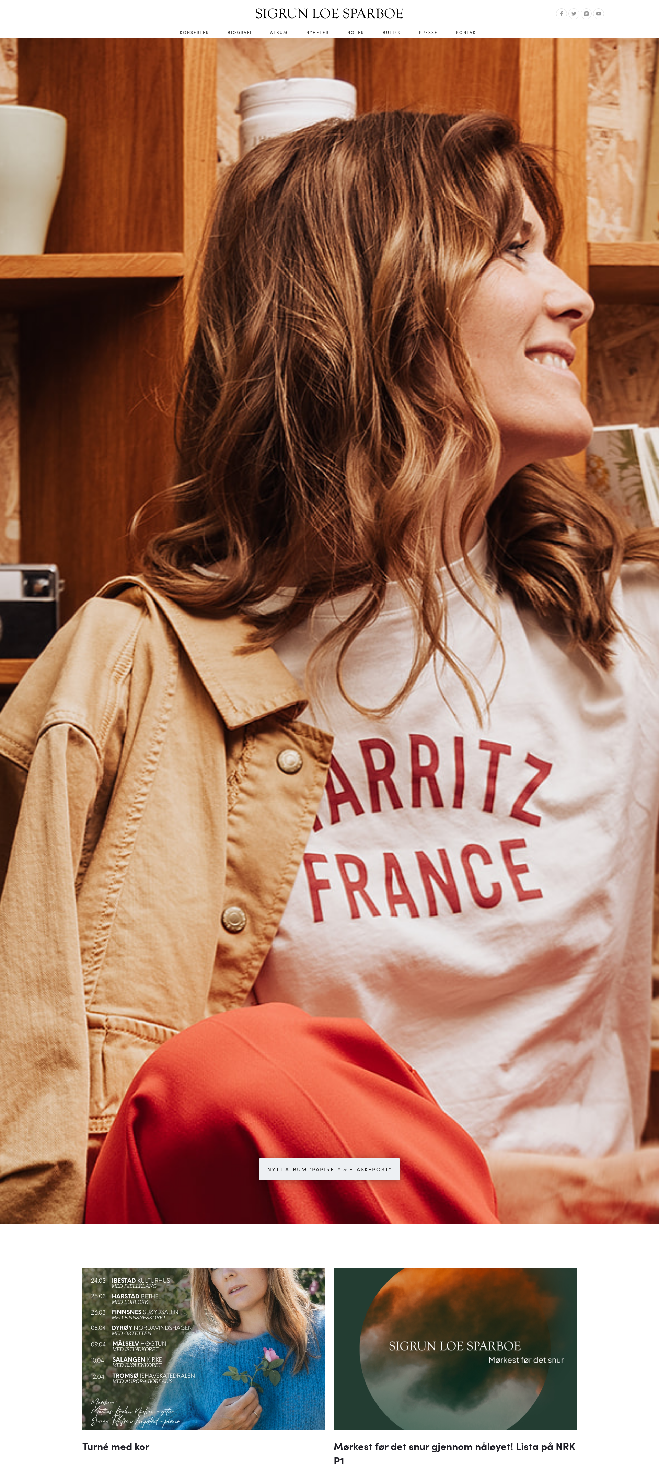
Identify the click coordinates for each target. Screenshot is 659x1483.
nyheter (317, 32)
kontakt (467, 32)
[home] (330, 13)
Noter (355, 32)
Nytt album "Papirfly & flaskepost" (329, 1169)
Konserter (194, 32)
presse (428, 32)
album (279, 32)
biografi (240, 32)
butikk (392, 32)
